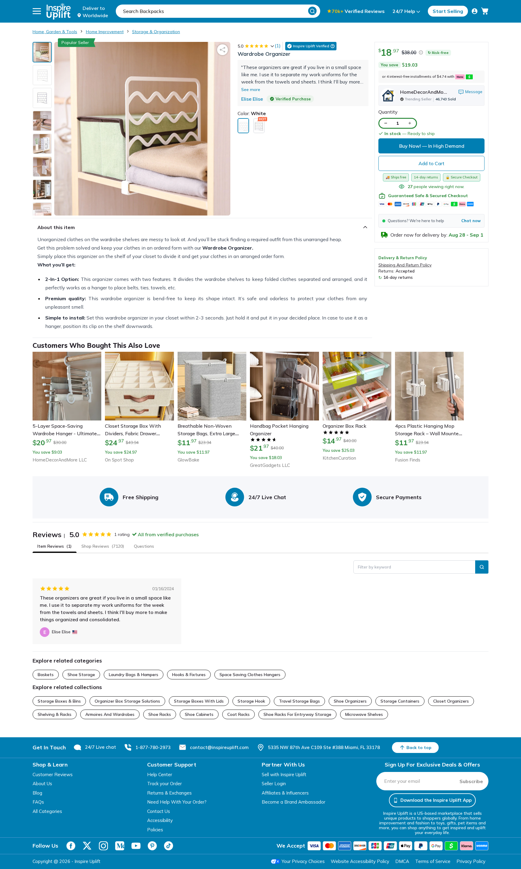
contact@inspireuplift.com (219, 747)
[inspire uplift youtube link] (136, 845)
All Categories (47, 811)
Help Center (159, 774)
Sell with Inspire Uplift (284, 774)
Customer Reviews (53, 774)
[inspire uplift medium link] (119, 845)
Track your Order (164, 783)
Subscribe (471, 781)
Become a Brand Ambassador (293, 802)
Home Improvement (105, 31)
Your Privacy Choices (303, 861)
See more (250, 89)
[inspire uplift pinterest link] (152, 845)
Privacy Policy (470, 861)
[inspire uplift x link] (87, 845)
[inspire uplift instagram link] (103, 845)
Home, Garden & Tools (55, 31)
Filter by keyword (374, 567)
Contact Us (158, 811)
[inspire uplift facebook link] (70, 845)
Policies (155, 830)
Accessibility (160, 820)
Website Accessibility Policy (360, 861)
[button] (431, 221)
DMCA (402, 861)
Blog (37, 793)
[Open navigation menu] (37, 11)
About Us (42, 783)
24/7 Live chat (100, 747)
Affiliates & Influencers (285, 793)
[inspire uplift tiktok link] (168, 845)
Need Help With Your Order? (177, 802)
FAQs (38, 802)
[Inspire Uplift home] (58, 11)
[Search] (312, 11)
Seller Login (274, 783)
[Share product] (222, 49)
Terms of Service (432, 861)
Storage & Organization (156, 31)
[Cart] (484, 11)
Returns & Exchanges (169, 793)
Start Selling (448, 11)
